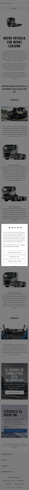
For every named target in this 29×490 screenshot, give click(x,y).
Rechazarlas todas (14, 256)
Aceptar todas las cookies (14, 252)
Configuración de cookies (14, 261)
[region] (14, 245)
